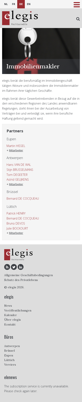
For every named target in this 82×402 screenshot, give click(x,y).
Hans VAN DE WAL (19, 165)
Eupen (8, 355)
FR (13, 4)
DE (21, 4)
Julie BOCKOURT (17, 228)
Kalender (10, 315)
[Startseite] (20, 18)
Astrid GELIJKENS (18, 179)
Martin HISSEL (16, 146)
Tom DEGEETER (17, 175)
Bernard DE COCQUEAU (23, 198)
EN (28, 4)
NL (6, 4)
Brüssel (9, 350)
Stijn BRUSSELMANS (20, 170)
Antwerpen (12, 346)
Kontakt (10, 324)
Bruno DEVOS (16, 223)
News (8, 306)
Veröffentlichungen (17, 310)
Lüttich (9, 360)
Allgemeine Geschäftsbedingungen (28, 275)
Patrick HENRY (16, 213)
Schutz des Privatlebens (21, 280)
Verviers (10, 364)
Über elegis (12, 320)
